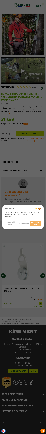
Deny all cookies (11, 223)
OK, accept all (35, 223)
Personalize (24, 223)
